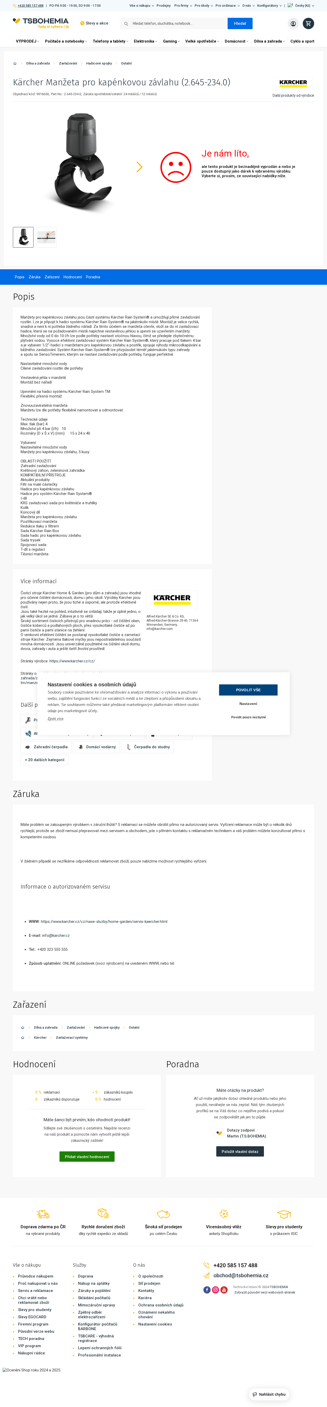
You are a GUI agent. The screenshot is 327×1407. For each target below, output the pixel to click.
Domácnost (235, 41)
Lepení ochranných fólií (100, 1348)
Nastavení (248, 703)
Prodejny (163, 5)
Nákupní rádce (31, 1353)
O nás (246, 5)
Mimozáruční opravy (96, 1305)
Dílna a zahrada (268, 41)
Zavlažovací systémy (72, 1037)
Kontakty (146, 1290)
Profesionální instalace (99, 1355)
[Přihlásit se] (293, 23)
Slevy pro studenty (34, 1309)
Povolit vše (248, 690)
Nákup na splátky (93, 1283)
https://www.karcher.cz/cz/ (72, 661)
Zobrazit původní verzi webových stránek (264, 1292)
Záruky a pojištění (94, 1290)
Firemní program (33, 1324)
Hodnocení (73, 277)
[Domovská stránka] (15, 64)
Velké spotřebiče (200, 41)
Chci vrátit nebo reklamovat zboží (33, 1300)
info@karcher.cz (56, 935)
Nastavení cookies (155, 1324)
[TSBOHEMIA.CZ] (41, 23)
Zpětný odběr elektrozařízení (91, 1314)
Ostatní (126, 63)
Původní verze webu (36, 1331)
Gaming (170, 41)
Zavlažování (68, 63)
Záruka (34, 277)
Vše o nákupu (140, 5)
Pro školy (202, 5)
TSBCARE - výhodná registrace (96, 1338)
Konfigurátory (267, 5)
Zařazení (52, 277)
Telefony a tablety (109, 41)
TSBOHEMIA (279, 1287)
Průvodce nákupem (35, 1276)
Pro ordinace (226, 5)
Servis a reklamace (35, 1290)
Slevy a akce (97, 23)
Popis (19, 277)
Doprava (85, 1276)
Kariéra (145, 1298)
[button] (301, 5)
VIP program (29, 1346)
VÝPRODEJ (26, 41)
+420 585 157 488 (31, 5)
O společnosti (150, 1276)
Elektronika (144, 41)
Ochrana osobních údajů (160, 1305)
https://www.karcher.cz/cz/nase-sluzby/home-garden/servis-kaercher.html (104, 921)
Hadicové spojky (99, 63)
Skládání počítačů (94, 1298)
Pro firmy (181, 5)
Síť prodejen (149, 1283)
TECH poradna (31, 1338)
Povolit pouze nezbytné (248, 717)
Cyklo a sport (302, 41)
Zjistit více (55, 718)
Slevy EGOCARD (32, 1317)
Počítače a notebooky (64, 41)
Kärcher (40, 1037)
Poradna (93, 277)
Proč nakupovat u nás (38, 1283)
